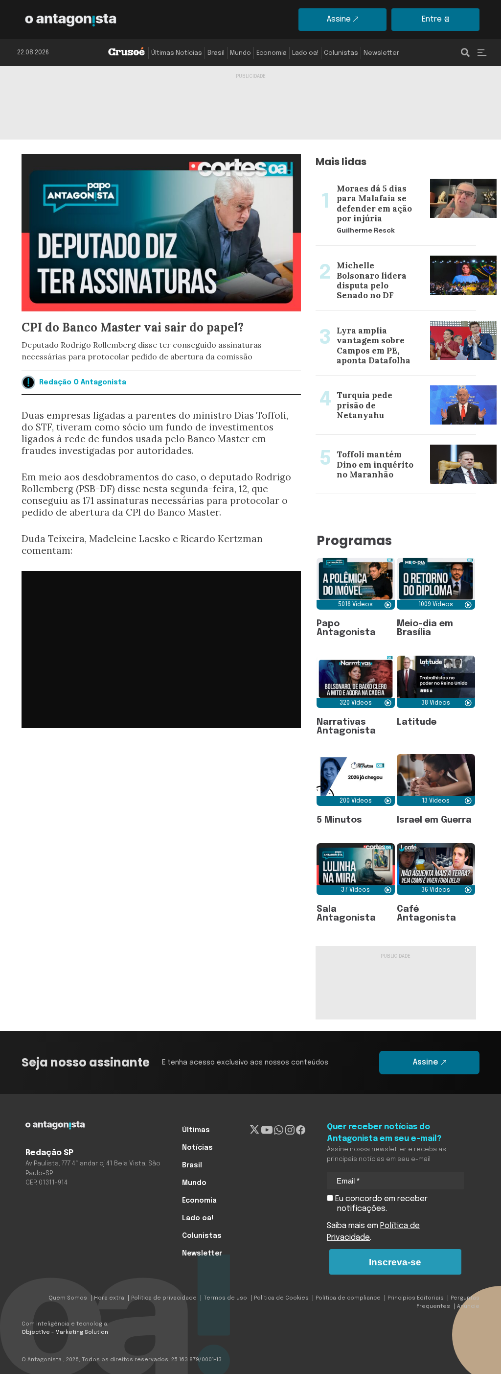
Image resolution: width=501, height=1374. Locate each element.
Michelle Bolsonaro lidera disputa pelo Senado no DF (386, 257)
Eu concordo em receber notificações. (380, 1204)
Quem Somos (67, 1298)
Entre (432, 19)
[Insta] (290, 1130)
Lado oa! (305, 53)
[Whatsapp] (278, 1130)
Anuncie (468, 1306)
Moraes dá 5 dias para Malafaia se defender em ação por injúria (379, 180)
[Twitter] (254, 1130)
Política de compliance (348, 1298)
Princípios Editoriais (415, 1298)
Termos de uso (225, 1298)
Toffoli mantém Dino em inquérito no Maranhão (384, 446)
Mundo (240, 53)
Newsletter (381, 53)
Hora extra (109, 1298)
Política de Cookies (281, 1298)
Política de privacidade (164, 1298)
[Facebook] (300, 1130)
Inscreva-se (395, 1262)
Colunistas (341, 53)
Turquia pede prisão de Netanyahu (380, 381)
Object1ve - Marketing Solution (65, 1332)
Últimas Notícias (176, 53)
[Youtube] (267, 1130)
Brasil (216, 53)
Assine (339, 19)
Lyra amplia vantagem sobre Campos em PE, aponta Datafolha (391, 322)
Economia (271, 53)
